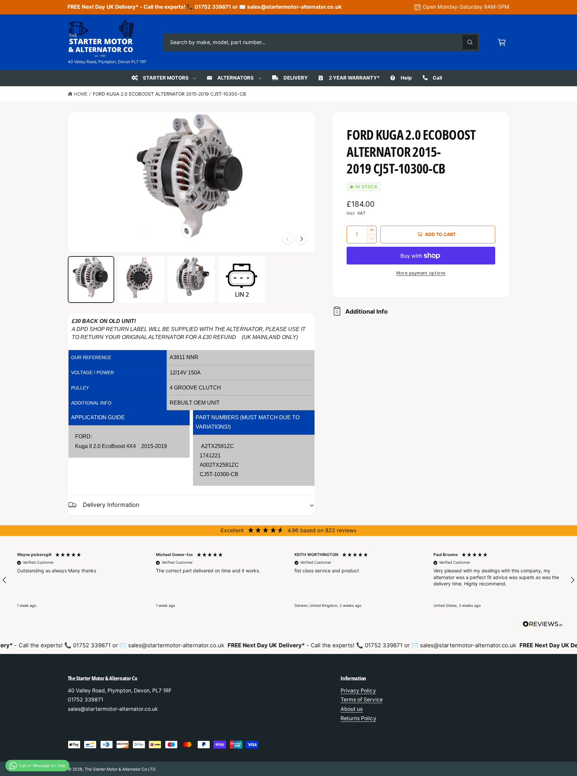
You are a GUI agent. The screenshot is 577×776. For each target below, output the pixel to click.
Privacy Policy (358, 690)
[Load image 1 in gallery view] (91, 279)
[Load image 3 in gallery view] (191, 279)
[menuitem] (163, 78)
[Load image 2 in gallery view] (141, 279)
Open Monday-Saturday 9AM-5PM (466, 7)
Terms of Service (361, 699)
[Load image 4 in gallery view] (241, 279)
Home (80, 94)
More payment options (421, 272)
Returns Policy (358, 718)
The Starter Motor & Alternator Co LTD (120, 769)
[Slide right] (301, 238)
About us (352, 709)
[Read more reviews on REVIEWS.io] (543, 625)
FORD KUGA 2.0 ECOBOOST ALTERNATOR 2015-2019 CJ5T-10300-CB (169, 94)
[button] (502, 42)
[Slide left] (287, 238)
